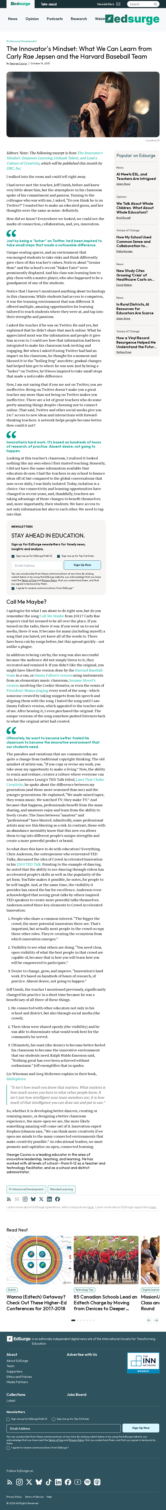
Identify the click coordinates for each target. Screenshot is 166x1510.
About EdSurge (17, 1361)
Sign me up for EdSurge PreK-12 (34, 555)
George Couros (18, 63)
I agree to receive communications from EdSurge (45, 588)
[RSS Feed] (8, 1199)
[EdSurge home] (20, 4)
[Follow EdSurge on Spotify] (87, 1482)
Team (10, 1366)
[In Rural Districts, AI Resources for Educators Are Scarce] (136, 309)
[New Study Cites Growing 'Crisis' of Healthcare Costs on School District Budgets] (136, 275)
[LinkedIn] (49, 1199)
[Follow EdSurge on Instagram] (19, 1482)
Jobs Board (76, 1394)
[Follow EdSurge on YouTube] (77, 1482)
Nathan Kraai (123, 352)
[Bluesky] (33, 1199)
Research (79, 18)
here (90, 1207)
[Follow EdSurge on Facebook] (68, 1482)
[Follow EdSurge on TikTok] (48, 1482)
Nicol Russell (123, 217)
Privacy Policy (49, 580)
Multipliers (15, 1078)
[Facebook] (57, 1199)
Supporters (14, 1371)
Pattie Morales (124, 251)
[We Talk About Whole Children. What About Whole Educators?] (136, 208)
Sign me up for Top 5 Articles (78, 555)
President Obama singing (27, 690)
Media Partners (17, 1382)
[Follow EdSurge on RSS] (9, 1482)
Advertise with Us (82, 1354)
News (12, 18)
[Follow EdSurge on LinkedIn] (58, 1482)
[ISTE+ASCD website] (49, 4)
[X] (41, 1199)
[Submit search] (155, 4)
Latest (10, 1400)
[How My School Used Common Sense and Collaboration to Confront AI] (136, 242)
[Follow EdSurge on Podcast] (97, 1482)
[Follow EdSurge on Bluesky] (39, 1482)
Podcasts (55, 18)
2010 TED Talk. (29, 864)
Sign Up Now (82, 565)
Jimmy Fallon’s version (53, 675)
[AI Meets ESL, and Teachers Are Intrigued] (136, 177)
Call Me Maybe (52, 615)
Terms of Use (29, 580)
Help (49, 1496)
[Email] (17, 1199)
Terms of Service (34, 1496)
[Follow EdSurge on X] (29, 1482)
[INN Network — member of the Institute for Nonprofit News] (143, 1362)
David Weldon (124, 284)
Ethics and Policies (19, 1377)
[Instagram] (25, 1199)
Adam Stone (123, 183)
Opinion (32, 18)
